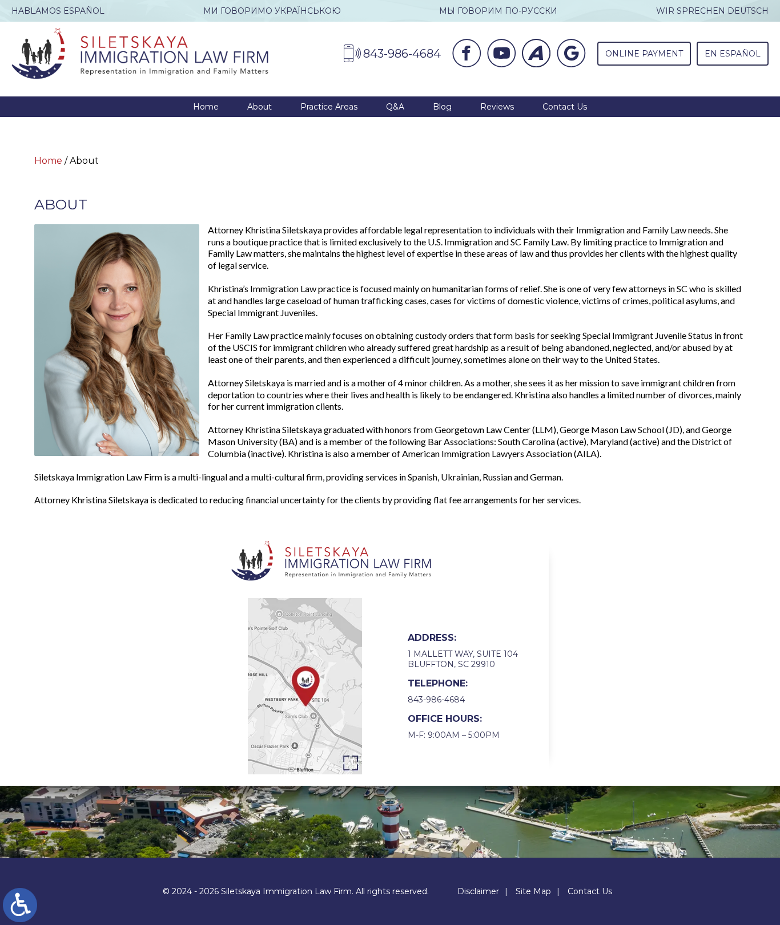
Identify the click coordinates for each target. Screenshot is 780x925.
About (259, 107)
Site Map (533, 891)
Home (206, 107)
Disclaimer (478, 891)
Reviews (497, 107)
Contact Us (564, 107)
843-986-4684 (436, 699)
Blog (442, 107)
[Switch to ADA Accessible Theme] (20, 905)
